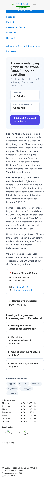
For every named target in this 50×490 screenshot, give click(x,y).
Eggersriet (12, 393)
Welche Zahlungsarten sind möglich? (23, 365)
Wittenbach (24, 454)
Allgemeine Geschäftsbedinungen (23, 46)
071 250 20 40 (20, 287)
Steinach (18, 459)
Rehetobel (32, 448)
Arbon (4, 459)
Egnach (11, 459)
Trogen (5, 451)
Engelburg (12, 388)
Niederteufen (14, 451)
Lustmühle (40, 451)
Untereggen (26, 388)
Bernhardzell (35, 454)
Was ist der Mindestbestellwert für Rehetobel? (20, 340)
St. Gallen (23, 384)
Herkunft (10, 38)
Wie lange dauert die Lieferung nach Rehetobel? (22, 327)
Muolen (31, 457)
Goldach (5, 462)
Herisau (5, 454)
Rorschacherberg (17, 462)
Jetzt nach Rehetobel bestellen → (25, 120)
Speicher (41, 448)
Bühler (33, 451)
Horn (25, 459)
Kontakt (10, 22)
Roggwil (11, 384)
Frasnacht (39, 457)
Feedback (11, 32)
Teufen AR (25, 451)
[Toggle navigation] (34, 3)
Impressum (11, 51)
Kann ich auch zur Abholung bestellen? (24, 353)
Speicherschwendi (19, 448)
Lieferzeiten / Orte (15, 27)
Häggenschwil (21, 457)
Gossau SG (14, 454)
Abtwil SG (36, 384)
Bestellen (10, 16)
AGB (4, 486)
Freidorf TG (10, 457)
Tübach (31, 459)
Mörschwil (39, 459)
